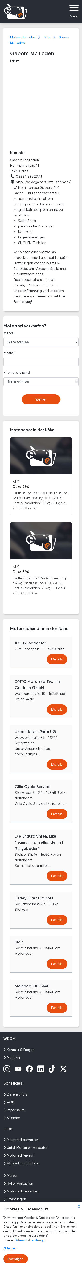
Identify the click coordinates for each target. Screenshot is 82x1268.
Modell (9, 353)
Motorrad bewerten (23, 1139)
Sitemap (13, 1118)
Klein (19, 942)
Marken (12, 1175)
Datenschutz (17, 1094)
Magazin (13, 1057)
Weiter (41, 399)
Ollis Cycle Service (33, 786)
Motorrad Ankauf (20, 1155)
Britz (47, 37)
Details (57, 659)
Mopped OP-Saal (31, 986)
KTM (16, 481)
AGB (11, 1102)
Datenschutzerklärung (30, 1240)
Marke (8, 333)
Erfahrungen (16, 1199)
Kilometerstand (14, 372)
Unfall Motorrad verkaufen (27, 1147)
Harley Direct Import (34, 898)
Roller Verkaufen (20, 1183)
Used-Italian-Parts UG (35, 731)
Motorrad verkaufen (23, 1191)
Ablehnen (10, 1248)
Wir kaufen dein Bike (23, 1163)
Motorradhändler (23, 37)
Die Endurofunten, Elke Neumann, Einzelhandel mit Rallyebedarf (39, 842)
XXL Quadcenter (30, 643)
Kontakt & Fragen (20, 1049)
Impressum (16, 1110)
